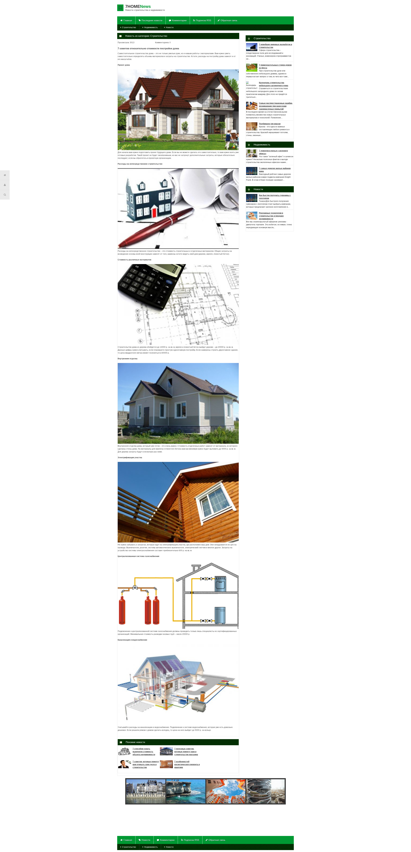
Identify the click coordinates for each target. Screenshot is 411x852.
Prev (125, 791)
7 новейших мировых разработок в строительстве (275, 45)
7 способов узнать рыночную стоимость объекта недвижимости (144, 752)
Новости (170, 27)
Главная (127, 20)
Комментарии (179, 20)
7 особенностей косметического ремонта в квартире (187, 764)
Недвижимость (151, 27)
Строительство (129, 27)
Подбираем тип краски (269, 124)
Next (281, 791)
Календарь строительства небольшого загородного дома (273, 84)
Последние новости (152, 20)
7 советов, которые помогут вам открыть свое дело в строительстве (146, 764)
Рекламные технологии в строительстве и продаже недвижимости (271, 216)
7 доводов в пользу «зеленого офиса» (273, 152)
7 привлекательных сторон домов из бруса (275, 66)
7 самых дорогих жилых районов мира (275, 169)
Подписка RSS (203, 20)
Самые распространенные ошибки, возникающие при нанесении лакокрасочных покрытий (276, 106)
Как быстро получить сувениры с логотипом (275, 196)
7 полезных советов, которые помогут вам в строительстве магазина (186, 752)
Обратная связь (229, 20)
